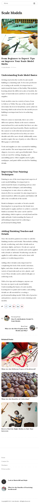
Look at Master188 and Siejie (17, 480)
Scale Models (11, 13)
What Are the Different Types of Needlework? (18, 369)
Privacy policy (5, 469)
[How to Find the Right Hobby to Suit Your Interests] (19, 414)
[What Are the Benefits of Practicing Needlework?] (3, 488)
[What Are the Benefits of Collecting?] (19, 384)
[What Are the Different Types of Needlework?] (19, 354)
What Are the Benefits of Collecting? (15, 399)
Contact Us (5, 461)
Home (3, 457)
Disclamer (4, 465)
